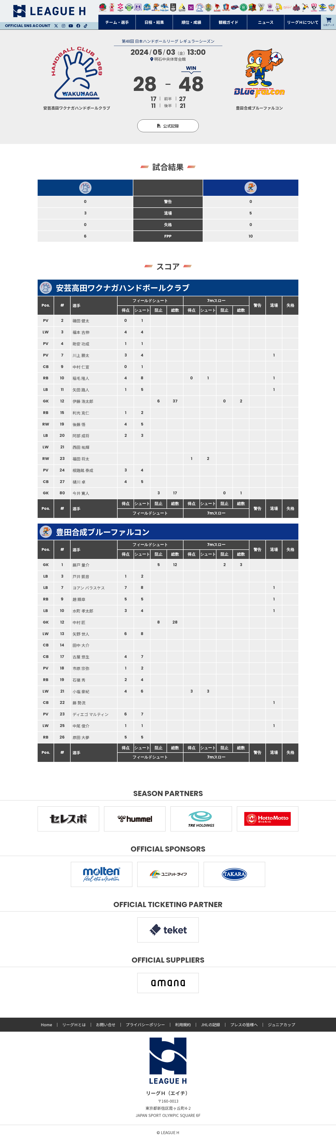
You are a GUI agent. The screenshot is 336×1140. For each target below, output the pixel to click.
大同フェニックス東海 (164, 7)
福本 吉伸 (81, 332)
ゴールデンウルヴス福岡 (208, 7)
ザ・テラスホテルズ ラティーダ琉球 (331, 7)
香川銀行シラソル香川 (305, 7)
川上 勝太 (81, 355)
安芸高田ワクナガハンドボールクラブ (123, 287)
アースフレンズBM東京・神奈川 (129, 7)
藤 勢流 (79, 703)
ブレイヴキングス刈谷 (173, 7)
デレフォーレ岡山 (287, 7)
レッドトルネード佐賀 (217, 7)
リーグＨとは (74, 1024)
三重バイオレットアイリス (270, 7)
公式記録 (171, 126)
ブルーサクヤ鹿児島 (322, 7)
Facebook (78, 25)
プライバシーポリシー (145, 1024)
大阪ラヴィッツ (279, 7)
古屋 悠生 (81, 657)
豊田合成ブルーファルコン (103, 531)
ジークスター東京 (120, 7)
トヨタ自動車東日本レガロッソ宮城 (102, 7)
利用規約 (183, 1024)
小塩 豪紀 (81, 691)
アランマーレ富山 (234, 7)
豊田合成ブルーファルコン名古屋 (155, 7)
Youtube (71, 25)
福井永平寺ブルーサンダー (146, 7)
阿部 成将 (81, 436)
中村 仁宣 (81, 367)
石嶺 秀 (79, 680)
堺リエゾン (190, 7)
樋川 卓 (79, 482)
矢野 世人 (81, 634)
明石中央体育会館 (170, 59)
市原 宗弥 (81, 668)
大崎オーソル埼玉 (111, 7)
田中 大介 (81, 645)
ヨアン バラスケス (89, 588)
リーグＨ (49, 11)
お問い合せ (106, 1024)
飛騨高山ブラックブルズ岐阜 (252, 7)
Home (46, 1024)
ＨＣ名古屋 (261, 7)
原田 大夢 (81, 737)
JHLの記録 (210, 1024)
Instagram (63, 25)
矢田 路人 (81, 390)
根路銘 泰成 (83, 470)
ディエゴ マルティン (90, 714)
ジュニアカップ (281, 1024)
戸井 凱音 (81, 576)
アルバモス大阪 (182, 7)
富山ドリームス (138, 7)
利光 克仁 (81, 413)
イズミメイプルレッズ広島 (296, 7)
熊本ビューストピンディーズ (314, 7)
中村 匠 (79, 622)
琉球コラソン (226, 7)
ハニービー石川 (243, 7)
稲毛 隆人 (81, 378)
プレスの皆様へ (244, 1024)
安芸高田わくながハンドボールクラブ (199, 7)
